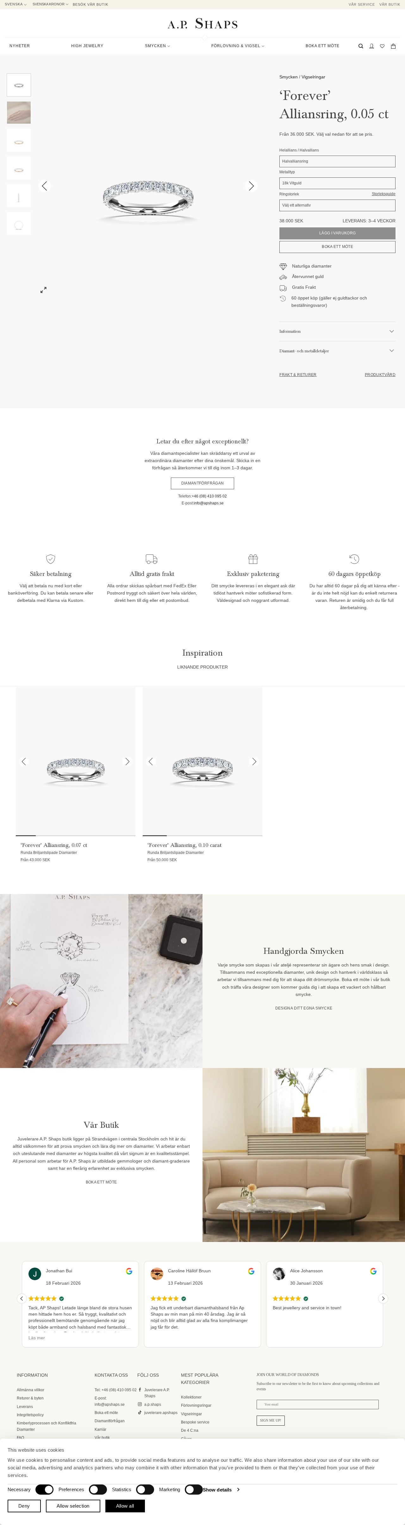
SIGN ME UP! (270, 1420)
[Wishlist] (382, 46)
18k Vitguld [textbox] (292, 183)
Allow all (125, 1506)
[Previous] (44, 186)
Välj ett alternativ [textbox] (296, 205)
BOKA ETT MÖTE (323, 46)
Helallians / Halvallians (299, 150)
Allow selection (73, 1506)
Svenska (14, 4)
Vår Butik (389, 4)
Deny (24, 1506)
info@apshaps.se (209, 503)
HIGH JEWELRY (87, 46)
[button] (360, 46)
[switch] (98, 1489)
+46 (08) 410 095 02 (209, 496)
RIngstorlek (289, 194)
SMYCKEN (155, 46)
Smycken (288, 76)
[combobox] (337, 161)
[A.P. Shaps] (202, 23)
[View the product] (75, 761)
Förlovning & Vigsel (235, 46)
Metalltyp (287, 172)
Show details (217, 1489)
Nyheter (19, 46)
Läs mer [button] (36, 1337)
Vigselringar (313, 76)
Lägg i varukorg (337, 233)
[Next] (251, 186)
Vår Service (362, 4)
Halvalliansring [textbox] (295, 161)
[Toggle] (392, 331)
